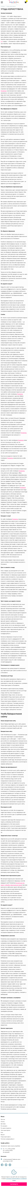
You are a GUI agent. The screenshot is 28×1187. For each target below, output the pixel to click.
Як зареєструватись (6, 1128)
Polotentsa (3, 91)
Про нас (3, 1119)
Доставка (3, 1123)
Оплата (3, 1121)
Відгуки (3, 1134)
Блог (2, 1132)
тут (1, 41)
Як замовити (4, 1126)
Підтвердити (14, 1184)
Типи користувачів (5, 1130)
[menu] (2, 2)
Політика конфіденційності (7, 1139)
